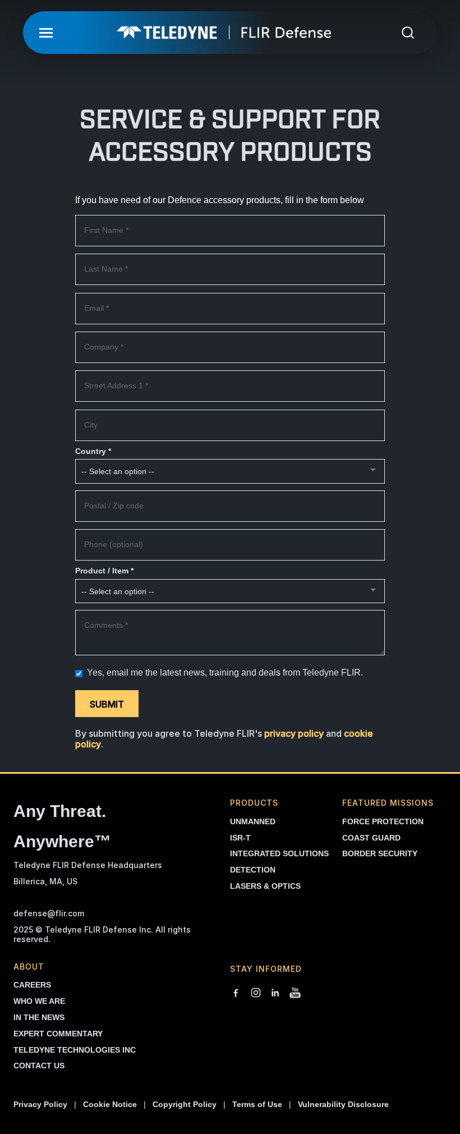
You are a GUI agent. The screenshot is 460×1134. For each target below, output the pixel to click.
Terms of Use (257, 1104)
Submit (107, 704)
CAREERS (32, 984)
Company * (103, 347)
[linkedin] (275, 994)
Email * (96, 308)
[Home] (224, 32)
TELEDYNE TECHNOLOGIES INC (74, 1049)
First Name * (106, 230)
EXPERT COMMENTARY (58, 1033)
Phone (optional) (113, 544)
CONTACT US (39, 1065)
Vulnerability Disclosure (343, 1104)
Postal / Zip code (114, 506)
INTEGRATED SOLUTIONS (279, 853)
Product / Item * (104, 571)
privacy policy (294, 733)
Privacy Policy (40, 1104)
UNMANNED (252, 821)
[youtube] (295, 993)
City (91, 425)
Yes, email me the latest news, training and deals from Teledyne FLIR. (224, 672)
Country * (93, 451)
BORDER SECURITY (379, 853)
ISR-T (240, 837)
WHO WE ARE (39, 1001)
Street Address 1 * (116, 386)
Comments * (106, 625)
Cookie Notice (110, 1104)
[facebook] (235, 993)
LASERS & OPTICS (265, 886)
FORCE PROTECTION (383, 821)
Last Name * (106, 269)
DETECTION (252, 869)
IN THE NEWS (39, 1017)
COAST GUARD (371, 837)
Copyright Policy (185, 1104)
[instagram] (255, 993)
